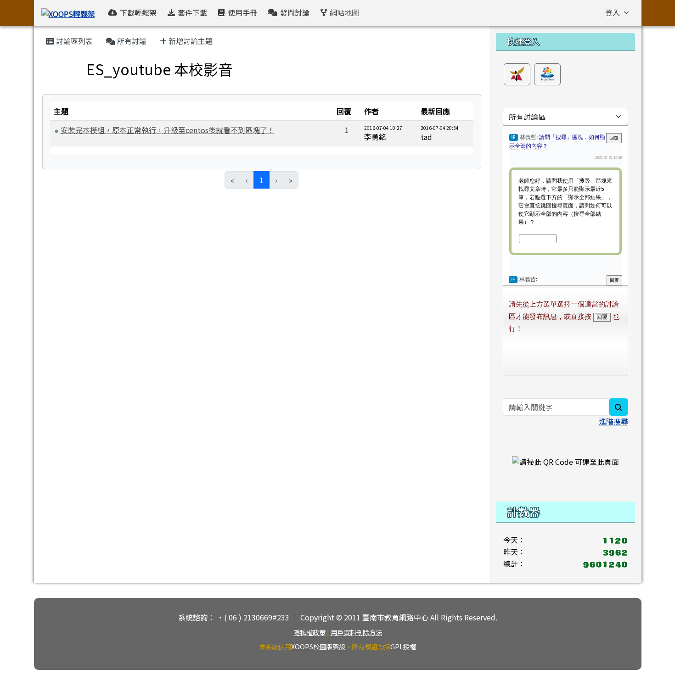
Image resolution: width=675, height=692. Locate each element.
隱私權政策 (309, 632)
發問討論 (294, 12)
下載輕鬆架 (138, 12)
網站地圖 (344, 12)
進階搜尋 (613, 421)
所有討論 (130, 40)
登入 (612, 12)
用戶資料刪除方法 (356, 632)
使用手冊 (242, 12)
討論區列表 (73, 40)
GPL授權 (403, 646)
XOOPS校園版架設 (318, 646)
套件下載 (192, 12)
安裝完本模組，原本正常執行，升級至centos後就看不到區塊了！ (168, 129)
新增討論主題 (190, 40)
